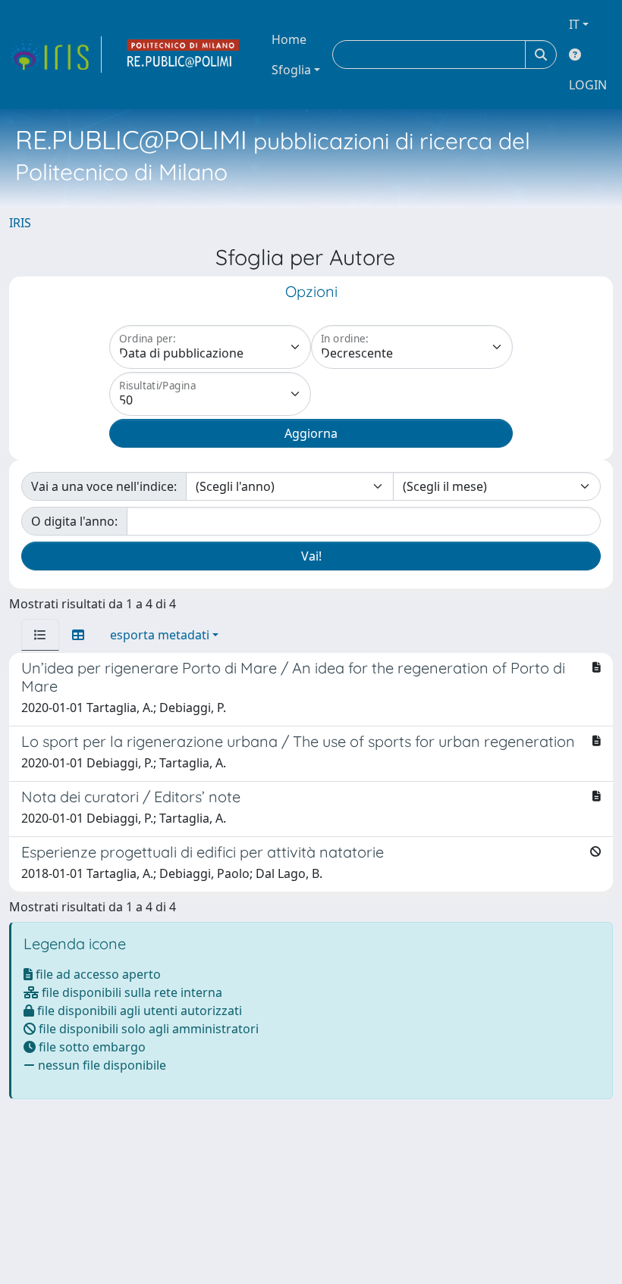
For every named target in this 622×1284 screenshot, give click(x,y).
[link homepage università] (183, 54)
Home (289, 39)
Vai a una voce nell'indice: (104, 486)
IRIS (20, 222)
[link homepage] (55, 54)
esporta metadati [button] (159, 634)
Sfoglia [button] (291, 69)
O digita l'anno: (74, 521)
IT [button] (574, 24)
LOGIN (588, 85)
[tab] (40, 635)
